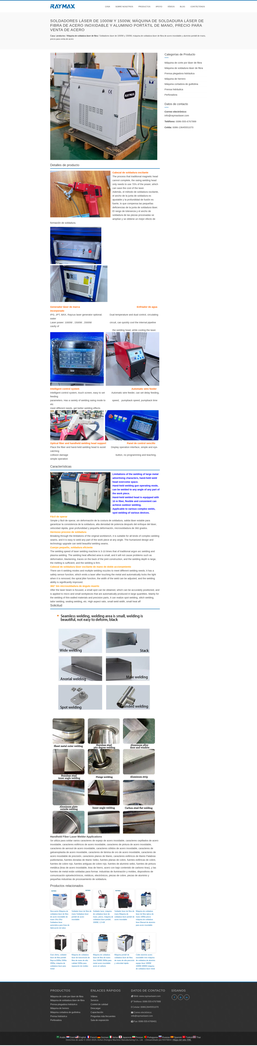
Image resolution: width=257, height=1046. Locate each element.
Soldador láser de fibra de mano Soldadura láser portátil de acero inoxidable (81, 915)
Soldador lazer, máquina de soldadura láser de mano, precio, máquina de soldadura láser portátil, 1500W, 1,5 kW (103, 916)
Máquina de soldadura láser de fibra (82, 36)
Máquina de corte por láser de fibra (183, 62)
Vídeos (171, 6)
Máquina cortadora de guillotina (181, 84)
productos (144, 6)
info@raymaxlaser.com (177, 115)
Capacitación (97, 1012)
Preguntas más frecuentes (103, 1016)
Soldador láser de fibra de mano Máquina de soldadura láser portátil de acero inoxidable (124, 915)
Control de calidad (99, 1004)
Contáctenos (197, 6)
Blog (182, 6)
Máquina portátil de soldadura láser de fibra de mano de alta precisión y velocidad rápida (124, 959)
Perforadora (171, 94)
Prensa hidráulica (174, 89)
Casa (107, 6)
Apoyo (159, 6)
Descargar (96, 1008)
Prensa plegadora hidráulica (179, 73)
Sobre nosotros (124, 6)
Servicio (94, 1000)
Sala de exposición (100, 1020)
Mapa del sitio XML (182, 1040)
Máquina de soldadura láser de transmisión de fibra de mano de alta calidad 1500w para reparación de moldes (81, 960)
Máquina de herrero (175, 79)
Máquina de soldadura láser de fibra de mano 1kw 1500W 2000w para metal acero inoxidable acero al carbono (102, 960)
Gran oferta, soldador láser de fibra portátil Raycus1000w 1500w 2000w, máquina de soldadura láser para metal (58, 962)
